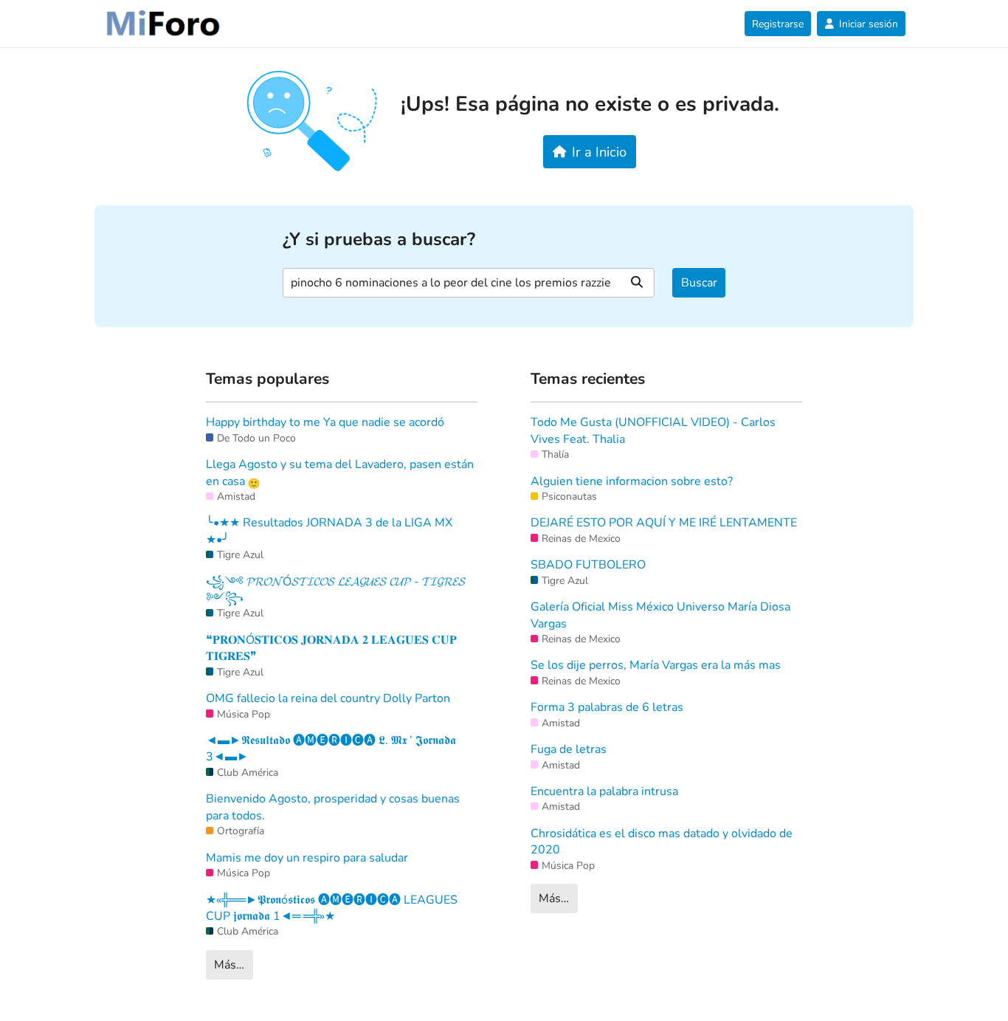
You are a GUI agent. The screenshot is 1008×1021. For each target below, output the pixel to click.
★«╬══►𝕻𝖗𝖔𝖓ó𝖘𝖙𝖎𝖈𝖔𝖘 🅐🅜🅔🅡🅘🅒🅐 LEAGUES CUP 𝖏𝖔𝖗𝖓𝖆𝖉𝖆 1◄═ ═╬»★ (332, 908)
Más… (229, 965)
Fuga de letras (569, 749)
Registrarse (778, 24)
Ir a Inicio (599, 151)
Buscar (699, 283)
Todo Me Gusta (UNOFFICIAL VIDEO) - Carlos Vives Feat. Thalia (653, 430)
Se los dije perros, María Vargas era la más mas (656, 665)
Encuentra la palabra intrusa (604, 791)
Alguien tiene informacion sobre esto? (632, 481)
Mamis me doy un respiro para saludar (307, 858)
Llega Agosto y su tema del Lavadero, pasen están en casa (340, 472)
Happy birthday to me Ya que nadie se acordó (325, 422)
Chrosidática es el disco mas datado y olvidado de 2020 (662, 841)
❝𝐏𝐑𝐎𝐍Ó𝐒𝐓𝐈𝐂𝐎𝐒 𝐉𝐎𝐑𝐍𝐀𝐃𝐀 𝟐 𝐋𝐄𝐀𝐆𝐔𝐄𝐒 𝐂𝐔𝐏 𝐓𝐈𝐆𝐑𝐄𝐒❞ (331, 648)
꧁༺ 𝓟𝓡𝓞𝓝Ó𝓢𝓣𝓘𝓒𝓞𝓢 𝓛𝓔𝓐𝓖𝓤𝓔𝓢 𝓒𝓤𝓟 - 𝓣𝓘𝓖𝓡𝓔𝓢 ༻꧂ (336, 590)
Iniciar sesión (868, 24)
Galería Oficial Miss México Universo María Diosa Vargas (660, 615)
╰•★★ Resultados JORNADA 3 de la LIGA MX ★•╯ (329, 531)
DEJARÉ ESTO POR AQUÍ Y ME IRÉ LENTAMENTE (664, 523)
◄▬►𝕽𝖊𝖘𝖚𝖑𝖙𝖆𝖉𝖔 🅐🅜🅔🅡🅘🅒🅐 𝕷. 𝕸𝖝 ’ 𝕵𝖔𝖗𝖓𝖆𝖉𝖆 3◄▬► (331, 748)
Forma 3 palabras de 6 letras (607, 707)
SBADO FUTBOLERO (588, 565)
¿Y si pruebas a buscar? (379, 239)
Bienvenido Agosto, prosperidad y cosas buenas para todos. (333, 807)
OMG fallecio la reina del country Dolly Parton (328, 698)
